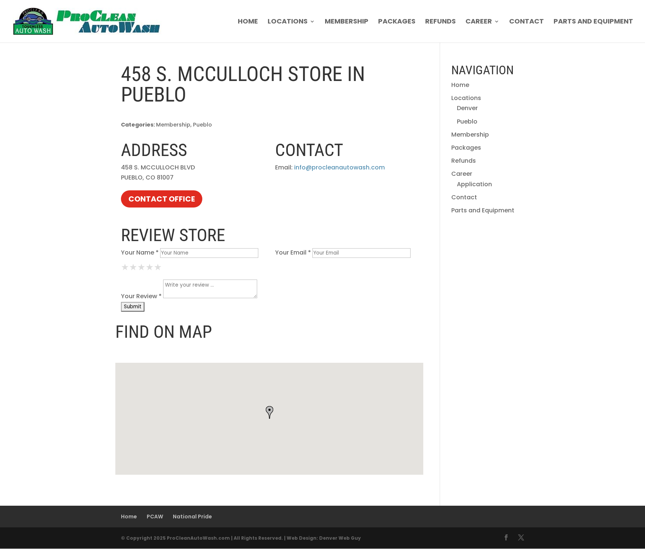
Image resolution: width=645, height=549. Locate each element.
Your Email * (293, 252)
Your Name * (140, 252)
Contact (526, 22)
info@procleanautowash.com (339, 167)
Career (478, 22)
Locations (288, 22)
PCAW (155, 516)
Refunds (440, 22)
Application (474, 184)
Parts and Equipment (593, 22)
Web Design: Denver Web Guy (324, 538)
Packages (396, 22)
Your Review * (141, 296)
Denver (467, 108)
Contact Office (161, 199)
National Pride (192, 516)
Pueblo (467, 121)
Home (248, 22)
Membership (346, 22)
